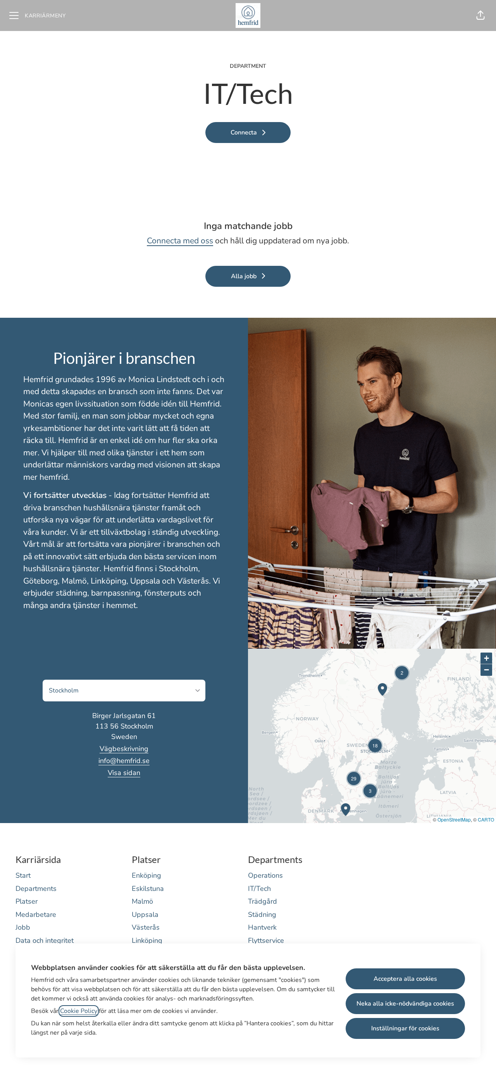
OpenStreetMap (454, 819)
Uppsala (145, 914)
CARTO (486, 819)
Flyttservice (266, 940)
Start (23, 875)
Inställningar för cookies (405, 1028)
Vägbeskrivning (124, 748)
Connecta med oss (180, 240)
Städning (262, 914)
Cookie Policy (78, 1011)
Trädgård (262, 901)
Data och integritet (45, 940)
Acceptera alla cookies (405, 979)
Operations (265, 875)
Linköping (147, 940)
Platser (27, 901)
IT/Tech (259, 888)
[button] (480, 15)
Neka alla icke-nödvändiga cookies (405, 1003)
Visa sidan (124, 772)
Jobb (23, 927)
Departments (36, 888)
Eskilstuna (148, 888)
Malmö (142, 901)
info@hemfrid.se (124, 760)
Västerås (146, 927)
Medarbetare (36, 914)
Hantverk (262, 927)
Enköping (146, 875)
